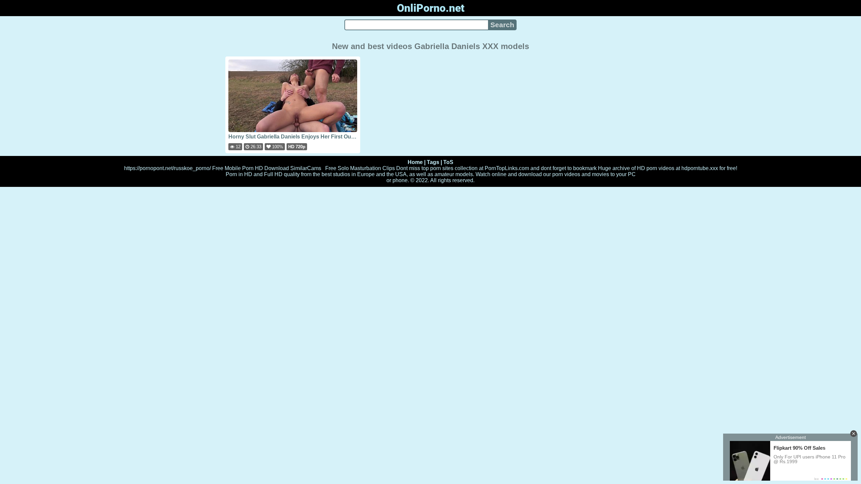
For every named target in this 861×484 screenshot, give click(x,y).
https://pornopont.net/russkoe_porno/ (167, 168)
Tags (433, 162)
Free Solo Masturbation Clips (360, 168)
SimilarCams (305, 168)
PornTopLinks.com (507, 168)
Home (415, 162)
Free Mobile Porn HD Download (250, 168)
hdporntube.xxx (699, 168)
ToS (448, 162)
